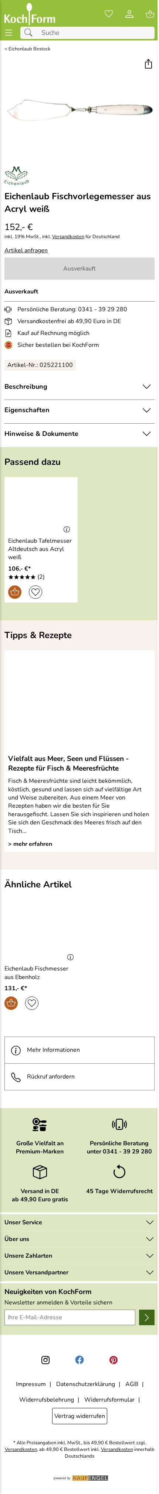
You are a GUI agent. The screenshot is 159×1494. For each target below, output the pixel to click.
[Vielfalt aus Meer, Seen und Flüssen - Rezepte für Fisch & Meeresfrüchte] (79, 701)
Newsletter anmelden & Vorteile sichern (58, 1302)
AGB (131, 1384)
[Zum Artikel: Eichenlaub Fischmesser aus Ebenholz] (41, 934)
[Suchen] (30, 33)
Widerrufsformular (109, 1400)
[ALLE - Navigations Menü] (8, 32)
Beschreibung (25, 386)
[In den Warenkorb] (14, 592)
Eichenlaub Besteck (30, 49)
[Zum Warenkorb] (150, 14)
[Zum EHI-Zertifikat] (10, 345)
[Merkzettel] (108, 14)
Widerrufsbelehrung (46, 1400)
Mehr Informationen (53, 1050)
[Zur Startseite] (29, 14)
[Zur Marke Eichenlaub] (16, 176)
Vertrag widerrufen (79, 1416)
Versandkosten (68, 237)
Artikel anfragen (26, 250)
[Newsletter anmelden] (147, 1317)
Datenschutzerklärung (85, 1384)
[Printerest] (113, 1360)
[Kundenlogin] (129, 14)
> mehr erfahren (30, 844)
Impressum (31, 1384)
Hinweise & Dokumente (41, 433)
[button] (148, 64)
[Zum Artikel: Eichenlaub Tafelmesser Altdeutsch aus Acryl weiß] (41, 506)
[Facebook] (79, 1360)
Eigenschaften (27, 409)
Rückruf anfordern (51, 1077)
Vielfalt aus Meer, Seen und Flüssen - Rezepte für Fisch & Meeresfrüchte (68, 763)
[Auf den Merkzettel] (35, 592)
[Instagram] (45, 1360)
